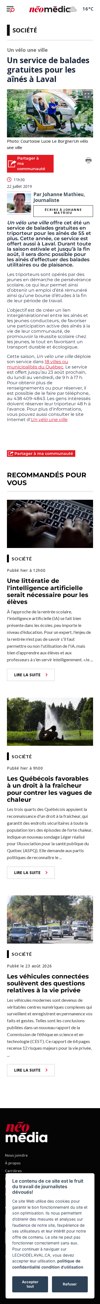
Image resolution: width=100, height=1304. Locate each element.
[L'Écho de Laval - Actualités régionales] (50, 9)
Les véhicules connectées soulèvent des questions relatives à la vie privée (48, 983)
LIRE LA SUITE (27, 674)
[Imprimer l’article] (88, 161)
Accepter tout (30, 1284)
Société (24, 30)
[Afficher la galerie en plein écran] (87, 95)
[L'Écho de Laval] (26, 1131)
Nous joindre (16, 1155)
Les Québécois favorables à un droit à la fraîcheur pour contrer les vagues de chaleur (49, 789)
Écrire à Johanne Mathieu (63, 211)
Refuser (70, 1284)
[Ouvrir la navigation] (10, 9)
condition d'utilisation (62, 1267)
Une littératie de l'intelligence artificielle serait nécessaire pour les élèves (47, 591)
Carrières (13, 1170)
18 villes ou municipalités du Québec (37, 364)
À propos (13, 1162)
